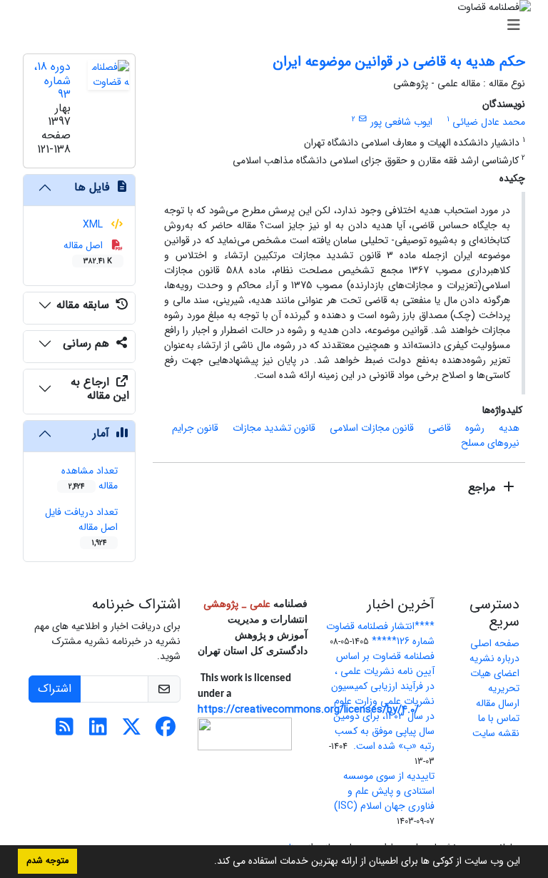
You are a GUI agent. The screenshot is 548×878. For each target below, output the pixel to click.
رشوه (474, 428)
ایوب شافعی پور (401, 122)
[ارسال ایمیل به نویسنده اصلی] (362, 119)
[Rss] (64, 731)
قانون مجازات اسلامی (372, 428)
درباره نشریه (494, 658)
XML (94, 225)
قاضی (439, 428)
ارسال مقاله (497, 703)
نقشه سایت (495, 733)
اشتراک (54, 689)
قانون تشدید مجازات (274, 428)
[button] (209, 862)
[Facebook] (165, 731)
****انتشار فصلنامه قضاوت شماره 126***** (380, 633)
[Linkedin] (98, 731)
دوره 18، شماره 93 (52, 80)
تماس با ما (498, 718)
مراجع (483, 487)
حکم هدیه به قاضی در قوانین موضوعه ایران (399, 62)
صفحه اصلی (494, 643)
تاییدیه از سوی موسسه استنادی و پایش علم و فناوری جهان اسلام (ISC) (384, 791)
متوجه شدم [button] (47, 861)
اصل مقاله (88, 252)
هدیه (509, 428)
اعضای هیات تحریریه (494, 680)
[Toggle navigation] (278, 25)
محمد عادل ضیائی (488, 122)
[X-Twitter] (131, 731)
